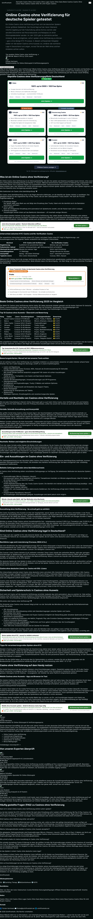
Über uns (3, 890)
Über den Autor (12, 890)
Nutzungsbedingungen (46, 890)
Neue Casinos (25, 4)
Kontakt (8, 892)
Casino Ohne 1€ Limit (38, 4)
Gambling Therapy (10, 882)
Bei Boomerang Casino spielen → (80, 433)
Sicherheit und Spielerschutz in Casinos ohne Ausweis (29, 72)
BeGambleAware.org (61, 171)
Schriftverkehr (7, 3)
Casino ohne (35, 215)
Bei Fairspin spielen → (81, 350)
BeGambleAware (24, 882)
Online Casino (66, 584)
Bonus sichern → (74, 278)
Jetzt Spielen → (46, 101)
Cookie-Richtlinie (33, 890)
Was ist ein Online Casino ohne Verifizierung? (16, 69)
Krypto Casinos (51, 4)
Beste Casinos (68, 2)
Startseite (19, 2)
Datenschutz (22, 890)
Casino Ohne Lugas (42, 2)
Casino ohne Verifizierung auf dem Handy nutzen (65, 72)
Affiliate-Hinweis (60, 890)
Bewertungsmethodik (74, 890)
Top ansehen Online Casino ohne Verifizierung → (22, 54)
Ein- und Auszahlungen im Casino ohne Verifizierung (37, 71)
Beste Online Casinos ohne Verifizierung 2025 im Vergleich (52, 69)
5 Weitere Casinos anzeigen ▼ (46, 167)
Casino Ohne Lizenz (57, 899)
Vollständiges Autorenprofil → (10, 745)
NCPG (34, 882)
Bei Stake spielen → (81, 225)
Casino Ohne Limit (29, 2)
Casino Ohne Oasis (56, 2)
